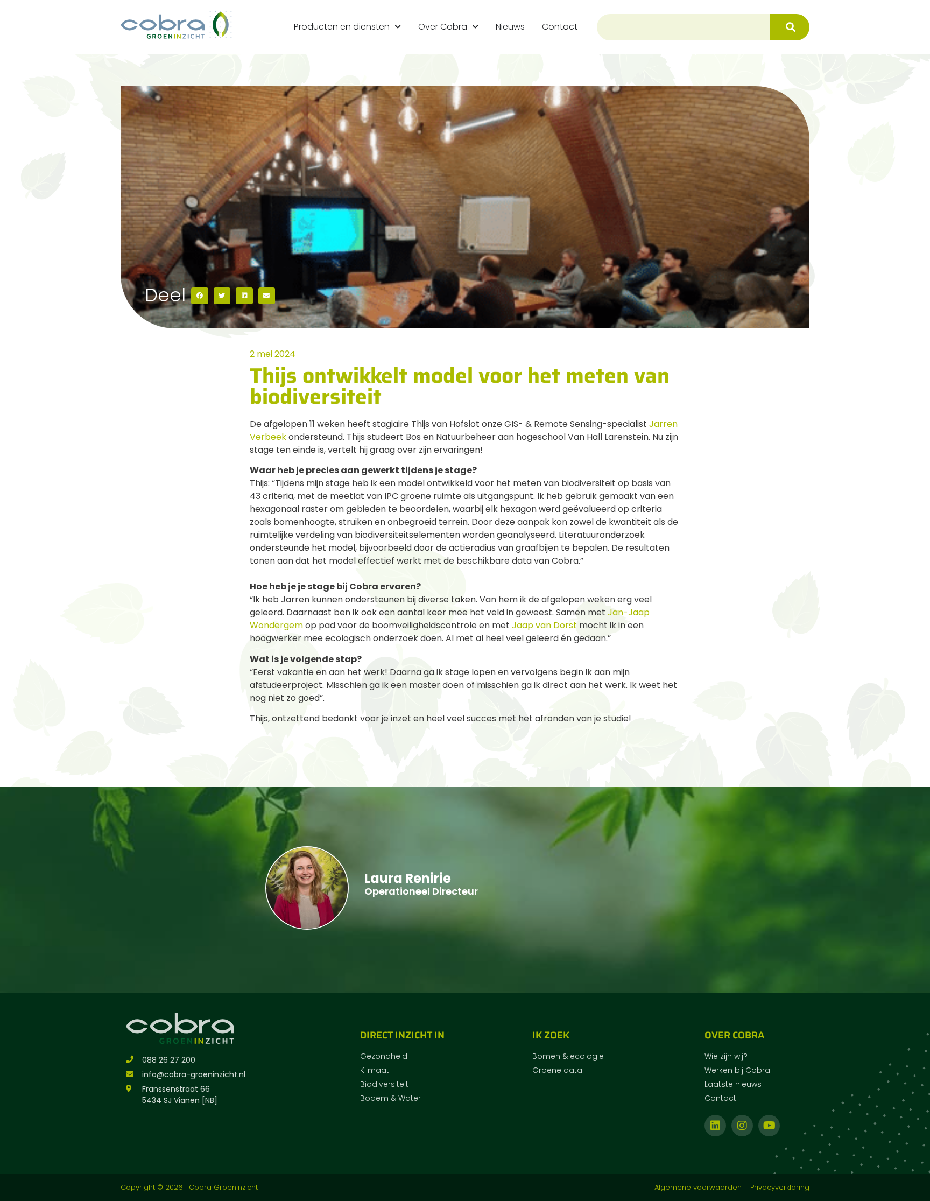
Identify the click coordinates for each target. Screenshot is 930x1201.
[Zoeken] (789, 27)
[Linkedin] (715, 1125)
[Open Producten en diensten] (397, 26)
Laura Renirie (407, 878)
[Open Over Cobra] (475, 26)
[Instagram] (742, 1125)
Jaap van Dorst (544, 625)
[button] (199, 296)
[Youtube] (769, 1125)
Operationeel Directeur (421, 891)
